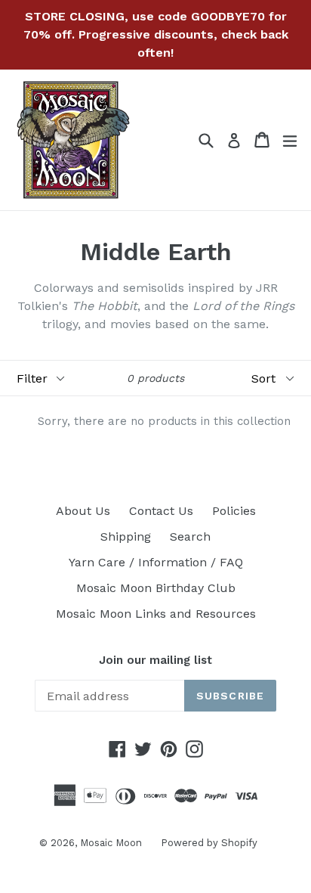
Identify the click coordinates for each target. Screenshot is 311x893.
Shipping (125, 536)
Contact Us (161, 511)
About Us (83, 511)
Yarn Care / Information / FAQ (156, 562)
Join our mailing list (155, 660)
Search (190, 536)
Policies (234, 511)
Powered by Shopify (209, 842)
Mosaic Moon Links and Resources (156, 613)
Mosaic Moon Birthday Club (156, 588)
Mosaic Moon (111, 842)
